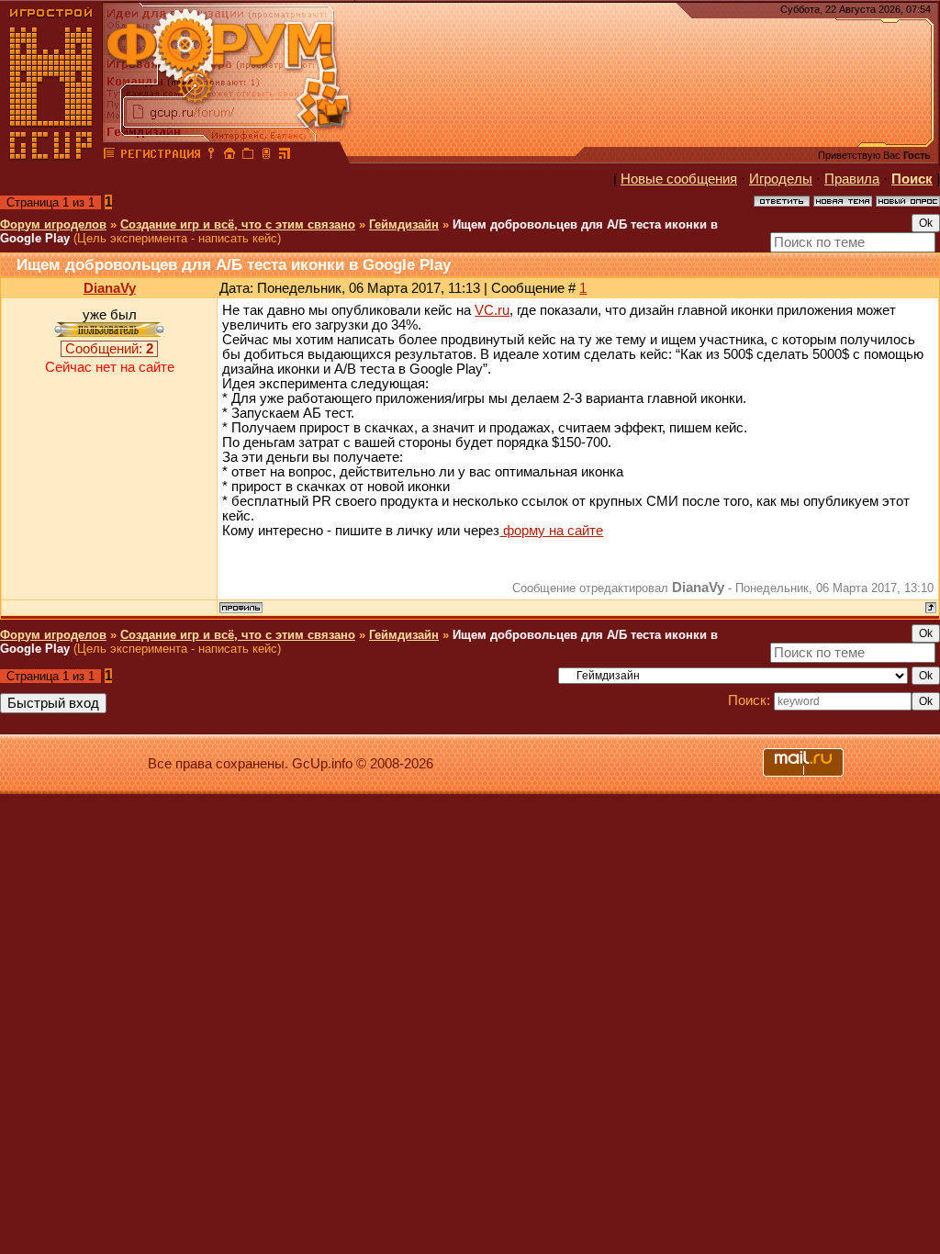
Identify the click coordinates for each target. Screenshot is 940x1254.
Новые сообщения (679, 179)
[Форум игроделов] (109, 156)
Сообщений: (109, 348)
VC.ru (492, 310)
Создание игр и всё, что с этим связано (237, 224)
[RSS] (284, 156)
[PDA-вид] (266, 156)
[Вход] (211, 156)
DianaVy (110, 288)
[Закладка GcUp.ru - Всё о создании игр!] (248, 156)
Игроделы (780, 179)
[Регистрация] (160, 156)
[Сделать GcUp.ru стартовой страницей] (229, 156)
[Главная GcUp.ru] (51, 156)
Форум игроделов (53, 224)
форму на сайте (551, 530)
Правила (851, 179)
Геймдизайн (404, 224)
